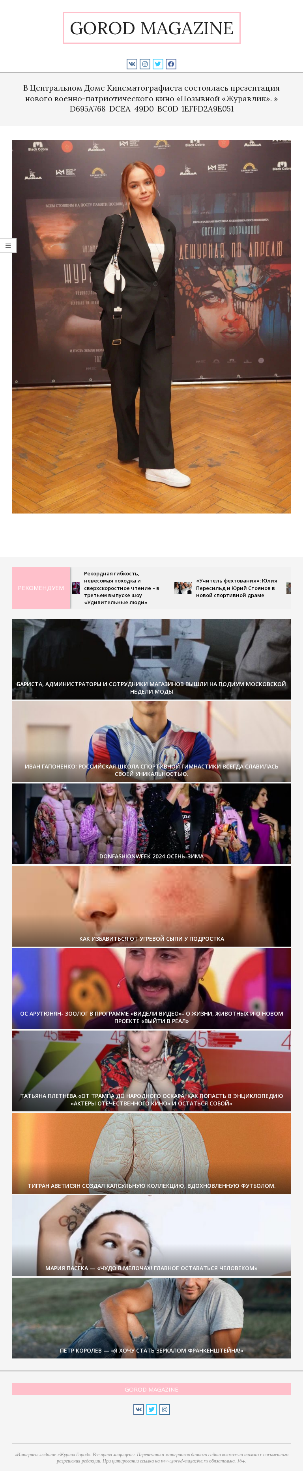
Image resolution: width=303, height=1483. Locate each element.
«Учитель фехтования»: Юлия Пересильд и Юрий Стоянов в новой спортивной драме (185, 587)
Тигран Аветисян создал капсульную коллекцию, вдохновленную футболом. (152, 1185)
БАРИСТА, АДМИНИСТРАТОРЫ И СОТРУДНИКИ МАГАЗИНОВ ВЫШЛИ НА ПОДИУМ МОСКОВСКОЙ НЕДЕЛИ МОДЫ (151, 687)
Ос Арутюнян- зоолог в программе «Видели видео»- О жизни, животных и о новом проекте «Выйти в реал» (151, 1017)
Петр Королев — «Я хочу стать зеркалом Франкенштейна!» (151, 1350)
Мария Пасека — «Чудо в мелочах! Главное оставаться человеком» (151, 1268)
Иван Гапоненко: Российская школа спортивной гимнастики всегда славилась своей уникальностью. (152, 770)
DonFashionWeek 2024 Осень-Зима (151, 856)
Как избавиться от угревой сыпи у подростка (151, 938)
